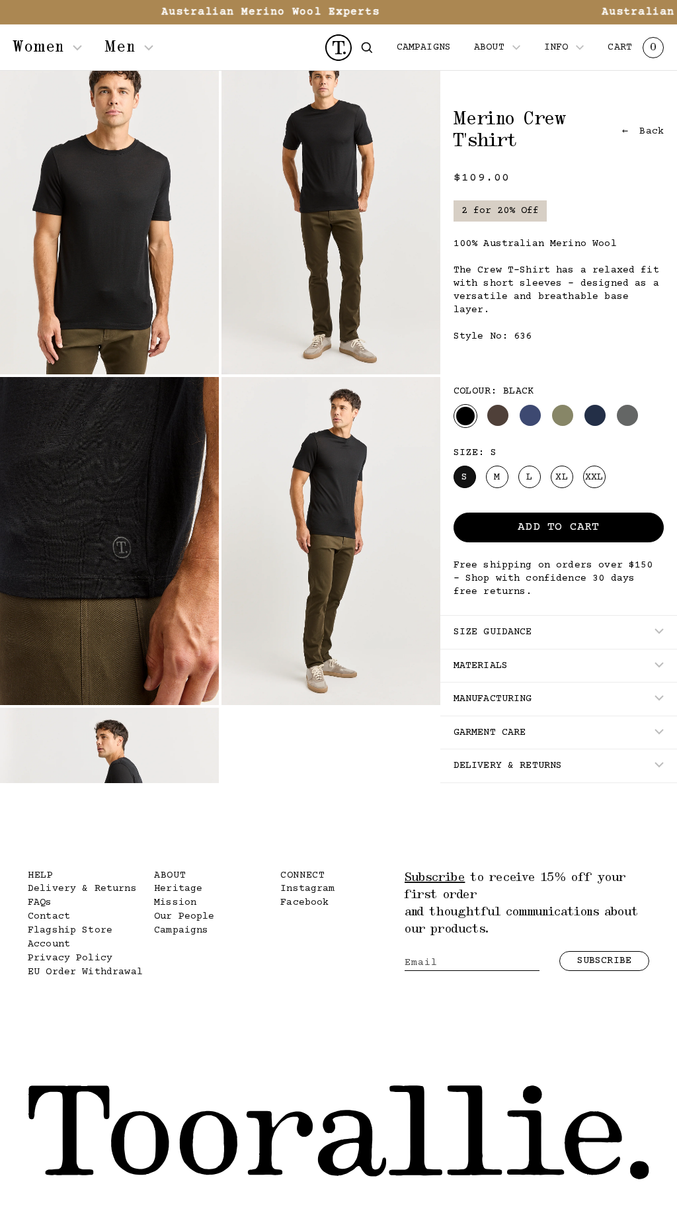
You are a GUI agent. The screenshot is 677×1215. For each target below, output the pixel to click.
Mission (175, 902)
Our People (184, 916)
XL (561, 477)
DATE (497, 415)
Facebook (304, 902)
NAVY (595, 415)
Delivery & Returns (82, 888)
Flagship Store (70, 930)
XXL (594, 477)
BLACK (465, 416)
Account (49, 944)
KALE (562, 415)
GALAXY (530, 415)
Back (648, 131)
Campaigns (181, 930)
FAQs (40, 902)
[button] (367, 47)
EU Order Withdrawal (85, 972)
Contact (49, 916)
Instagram (307, 888)
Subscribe (604, 960)
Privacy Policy (70, 958)
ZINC (627, 415)
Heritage (178, 888)
